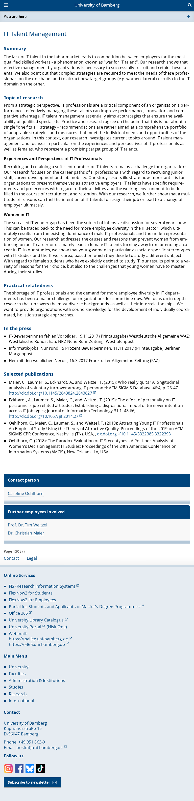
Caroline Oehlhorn (25, 493)
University (18, 667)
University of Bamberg (97, 5)
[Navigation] (7, 5)
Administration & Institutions (37, 680)
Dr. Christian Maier (26, 533)
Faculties (17, 673)
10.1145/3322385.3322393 (146, 434)
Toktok (40, 768)
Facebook (19, 768)
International (21, 700)
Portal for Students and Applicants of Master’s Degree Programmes (74, 606)
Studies (16, 687)
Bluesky (30, 768)
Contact (11, 558)
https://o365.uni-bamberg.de (37, 644)
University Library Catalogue (36, 620)
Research (18, 694)
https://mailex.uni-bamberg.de (38, 639)
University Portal (25, 627)
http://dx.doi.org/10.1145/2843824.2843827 (50, 393)
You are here (15, 16)
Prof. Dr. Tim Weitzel (27, 525)
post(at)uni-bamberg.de (39, 747)
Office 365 (18, 613)
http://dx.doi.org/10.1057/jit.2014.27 (43, 416)
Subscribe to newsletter (29, 782)
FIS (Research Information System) (42, 586)
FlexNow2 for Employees (32, 600)
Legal (32, 558)
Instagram (8, 768)
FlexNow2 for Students (31, 593)
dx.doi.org (106, 434)
